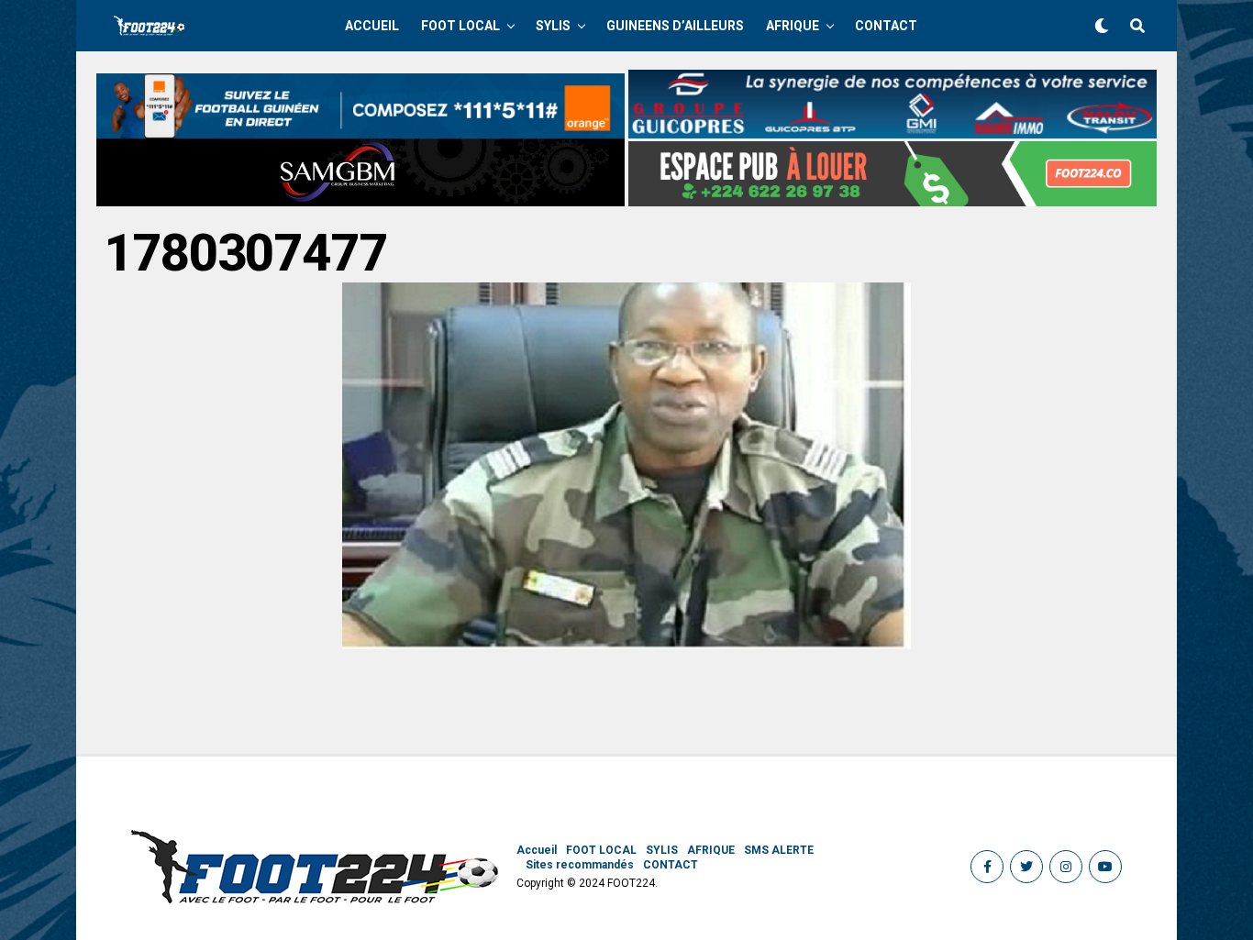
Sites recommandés (580, 864)
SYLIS (553, 25)
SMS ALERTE (779, 850)
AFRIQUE (792, 25)
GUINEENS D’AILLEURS (675, 25)
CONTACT (886, 25)
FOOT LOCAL (460, 25)
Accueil (372, 25)
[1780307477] (626, 644)
